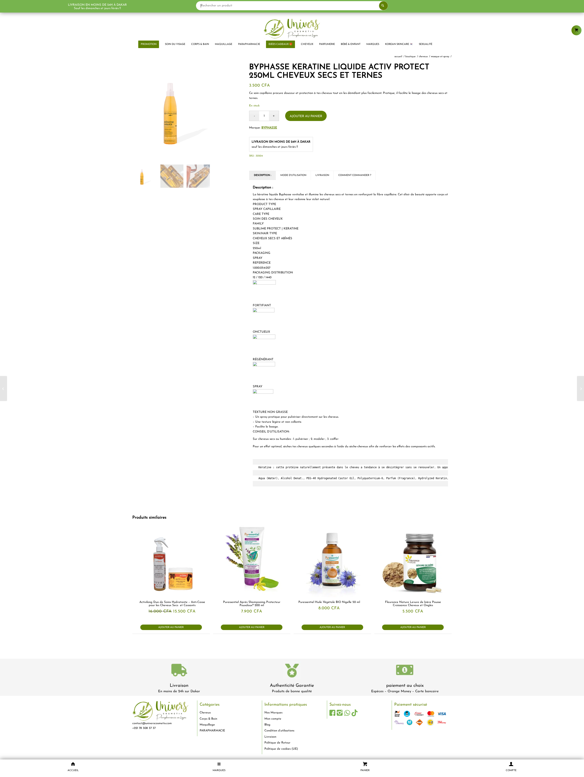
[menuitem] (148, 44)
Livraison (179, 685)
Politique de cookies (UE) (281, 748)
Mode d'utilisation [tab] (293, 175)
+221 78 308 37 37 (144, 728)
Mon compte (272, 718)
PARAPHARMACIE (212, 730)
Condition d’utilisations (279, 730)
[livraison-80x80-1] (179, 671)
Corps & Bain (208, 718)
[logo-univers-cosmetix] (292, 28)
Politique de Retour (277, 742)
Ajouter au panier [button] (171, 627)
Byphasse (269, 127)
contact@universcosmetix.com (152, 723)
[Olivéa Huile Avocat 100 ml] (3, 388)
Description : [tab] (262, 175)
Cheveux (205, 712)
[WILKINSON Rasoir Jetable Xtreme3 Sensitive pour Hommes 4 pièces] (580, 388)
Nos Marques (273, 712)
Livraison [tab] (322, 175)
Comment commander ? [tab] (354, 175)
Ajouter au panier (306, 116)
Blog (267, 724)
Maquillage (207, 724)
